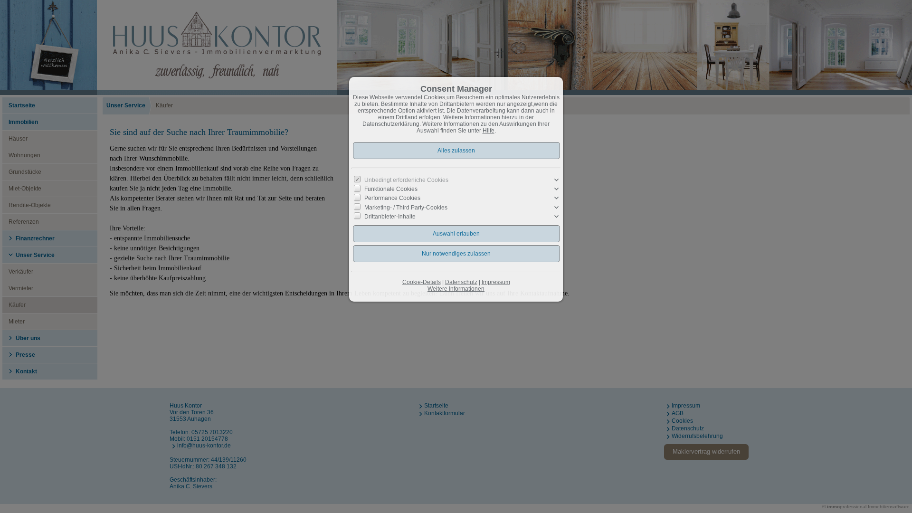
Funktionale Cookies (391, 189)
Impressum (496, 282)
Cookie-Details (421, 282)
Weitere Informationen (456, 288)
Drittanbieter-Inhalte (390, 216)
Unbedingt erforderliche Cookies (406, 180)
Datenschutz (461, 282)
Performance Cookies (392, 198)
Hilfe (488, 130)
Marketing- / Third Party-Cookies (405, 207)
